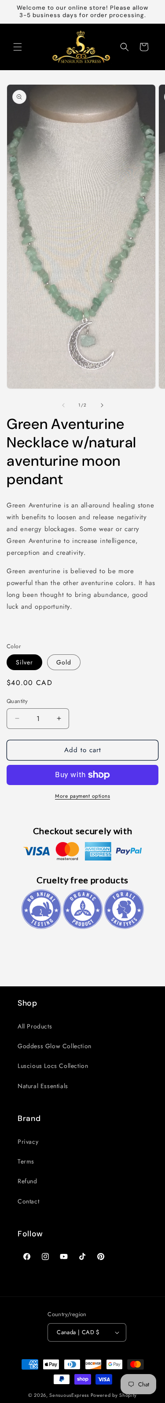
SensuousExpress (69, 1395)
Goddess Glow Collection (55, 1046)
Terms (26, 1161)
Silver (24, 662)
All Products (35, 1026)
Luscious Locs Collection (53, 1065)
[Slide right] (102, 405)
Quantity (17, 701)
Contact (28, 1201)
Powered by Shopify (114, 1395)
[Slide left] (63, 405)
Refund (27, 1181)
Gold (63, 662)
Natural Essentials (43, 1086)
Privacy (28, 1141)
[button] (17, 47)
